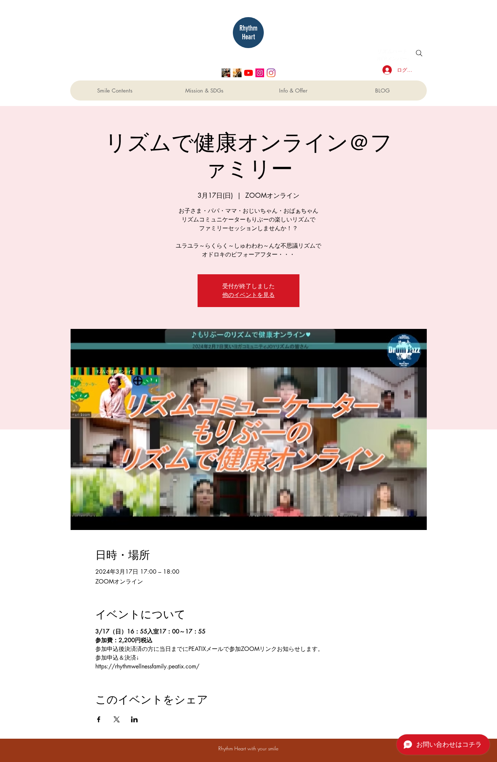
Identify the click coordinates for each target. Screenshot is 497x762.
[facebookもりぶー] (237, 72)
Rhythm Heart (248, 32)
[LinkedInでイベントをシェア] (134, 719)
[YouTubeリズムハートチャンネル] (248, 72)
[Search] (419, 53)
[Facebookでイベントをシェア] (98, 719)
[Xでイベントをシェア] (116, 719)
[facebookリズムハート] (226, 72)
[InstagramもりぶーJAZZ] (259, 72)
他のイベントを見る (248, 295)
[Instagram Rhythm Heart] (271, 72)
